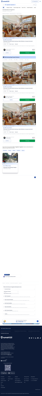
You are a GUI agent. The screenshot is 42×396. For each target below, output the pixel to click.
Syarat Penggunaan (18, 380)
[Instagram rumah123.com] (33, 338)
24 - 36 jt (10, 59)
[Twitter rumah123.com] (31, 338)
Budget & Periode (9, 7)
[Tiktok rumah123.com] (40, 338)
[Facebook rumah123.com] (29, 338)
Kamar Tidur (24, 7)
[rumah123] (6, 337)
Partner (2, 382)
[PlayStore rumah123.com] (11, 373)
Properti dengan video (16, 7)
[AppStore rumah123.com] (4, 373)
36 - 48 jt (15, 59)
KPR (8, 380)
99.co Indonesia (26, 378)
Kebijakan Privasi (17, 378)
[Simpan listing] (34, 16)
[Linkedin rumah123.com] (38, 338)
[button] (18, 5)
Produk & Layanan (3, 380)
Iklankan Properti (10, 378)
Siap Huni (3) (19, 13)
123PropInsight (3, 387)
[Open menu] (40, 1)
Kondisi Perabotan (30, 7)
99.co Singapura (26, 380)
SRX (24, 382)
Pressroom (2, 385)
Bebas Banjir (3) (12, 13)
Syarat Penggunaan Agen (18, 382)
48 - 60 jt (21, 59)
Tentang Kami (3, 378)
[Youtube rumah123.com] (35, 338)
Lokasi (35, 7)
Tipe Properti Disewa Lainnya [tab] (6, 328)
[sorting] (5, 7)
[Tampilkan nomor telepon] (9, 53)
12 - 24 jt (5, 59)
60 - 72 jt (26, 59)
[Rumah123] (5, 1)
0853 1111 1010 (9, 354)
